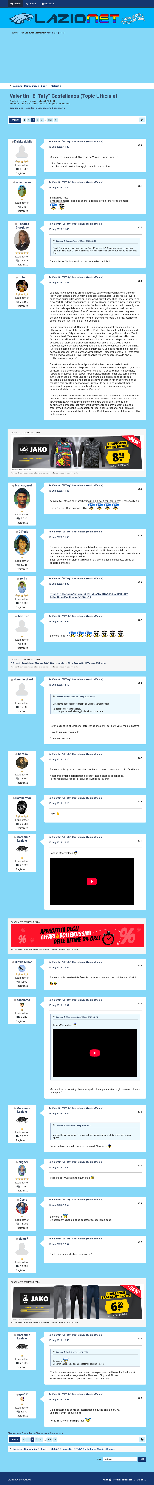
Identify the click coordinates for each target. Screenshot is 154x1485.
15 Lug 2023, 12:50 (59, 1167)
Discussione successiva (51, 108)
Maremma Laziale (23, 838)
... (45, 120)
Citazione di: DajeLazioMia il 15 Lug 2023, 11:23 (75, 697)
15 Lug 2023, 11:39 (59, 187)
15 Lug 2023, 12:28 (59, 842)
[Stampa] (142, 120)
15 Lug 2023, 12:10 (59, 684)
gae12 (23, 1394)
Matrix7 (23, 616)
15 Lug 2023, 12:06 (59, 584)
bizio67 (23, 1238)
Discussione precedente (23, 108)
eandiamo (23, 1000)
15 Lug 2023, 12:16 (59, 803)
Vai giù (15, 120)
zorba (23, 578)
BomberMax (23, 798)
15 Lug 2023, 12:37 (59, 1005)
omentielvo (23, 182)
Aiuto (106, 1480)
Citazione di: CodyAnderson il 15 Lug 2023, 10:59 (76, 241)
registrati (60, 33)
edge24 (23, 1162)
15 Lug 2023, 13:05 (59, 1399)
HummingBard (23, 679)
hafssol (23, 754)
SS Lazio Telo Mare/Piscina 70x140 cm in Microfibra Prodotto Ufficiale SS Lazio (58, 663)
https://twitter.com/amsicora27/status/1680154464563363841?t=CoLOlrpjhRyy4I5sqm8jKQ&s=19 (89, 595)
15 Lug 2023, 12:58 (59, 1340)
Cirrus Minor (23, 962)
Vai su (15, 1439)
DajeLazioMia (23, 141)
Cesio (23, 1199)
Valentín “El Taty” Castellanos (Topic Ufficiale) (63, 96)
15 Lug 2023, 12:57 (59, 1244)
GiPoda (23, 532)
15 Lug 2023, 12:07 (59, 621)
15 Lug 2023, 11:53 (59, 537)
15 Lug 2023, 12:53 (59, 1205)
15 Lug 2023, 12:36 (59, 967)
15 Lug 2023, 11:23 (59, 147)
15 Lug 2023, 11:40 (59, 229)
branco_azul (23, 485)
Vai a (99, 1459)
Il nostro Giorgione (22, 225)
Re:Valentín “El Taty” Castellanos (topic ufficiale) (76, 141)
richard (23, 277)
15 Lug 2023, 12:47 (59, 1113)
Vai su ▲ (141, 1480)
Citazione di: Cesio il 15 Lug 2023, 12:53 (72, 1352)
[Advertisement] (77, 61)
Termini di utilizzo (123, 1480)
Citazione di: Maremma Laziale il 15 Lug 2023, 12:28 (77, 1017)
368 (50, 120)
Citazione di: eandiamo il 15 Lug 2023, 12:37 (74, 1125)
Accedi (50, 33)
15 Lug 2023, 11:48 (59, 282)
